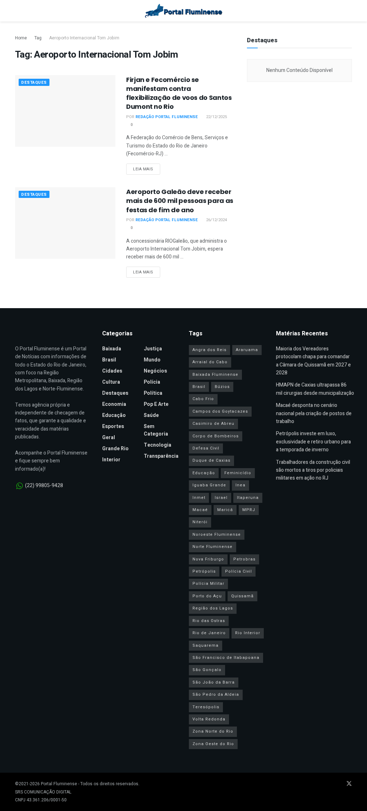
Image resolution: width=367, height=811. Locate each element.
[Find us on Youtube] (330, 784)
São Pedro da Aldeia (215, 694)
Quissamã (242, 596)
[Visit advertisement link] (299, 155)
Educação (114, 415)
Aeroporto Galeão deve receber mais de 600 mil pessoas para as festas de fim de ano (179, 200)
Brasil (109, 360)
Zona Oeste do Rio (213, 744)
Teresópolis (205, 707)
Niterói (200, 522)
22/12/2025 (216, 117)
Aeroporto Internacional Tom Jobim (84, 38)
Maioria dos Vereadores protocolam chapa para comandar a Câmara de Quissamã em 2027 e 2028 (313, 361)
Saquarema (205, 645)
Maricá (225, 510)
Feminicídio (237, 473)
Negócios (155, 371)
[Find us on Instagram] (339, 784)
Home (21, 38)
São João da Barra (213, 682)
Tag (38, 38)
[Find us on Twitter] (349, 784)
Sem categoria (156, 430)
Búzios (222, 387)
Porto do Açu (207, 596)
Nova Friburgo (208, 559)
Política (153, 393)
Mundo (152, 360)
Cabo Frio (203, 399)
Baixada (111, 349)
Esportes (113, 426)
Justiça (153, 349)
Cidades (112, 371)
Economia (114, 404)
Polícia (152, 382)
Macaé (200, 510)
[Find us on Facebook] (320, 784)
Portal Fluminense (59, 784)
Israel (221, 498)
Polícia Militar (208, 584)
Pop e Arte (156, 404)
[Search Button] (349, 10)
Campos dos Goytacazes (220, 411)
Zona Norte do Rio (212, 731)
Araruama (247, 350)
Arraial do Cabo (210, 362)
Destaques (34, 82)
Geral (108, 437)
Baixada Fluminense (215, 374)
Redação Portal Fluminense (166, 117)
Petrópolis (204, 571)
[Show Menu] (18, 10)
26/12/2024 (216, 220)
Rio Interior (247, 633)
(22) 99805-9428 (44, 485)
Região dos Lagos (212, 608)
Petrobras (244, 559)
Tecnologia (157, 445)
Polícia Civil (238, 571)
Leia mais (146, 169)
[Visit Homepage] (183, 11)
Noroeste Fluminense (216, 534)
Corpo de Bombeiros (215, 436)
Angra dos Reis (209, 350)
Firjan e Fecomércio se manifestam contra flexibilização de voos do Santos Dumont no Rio (179, 93)
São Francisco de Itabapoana (225, 658)
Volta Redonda (208, 719)
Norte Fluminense (212, 547)
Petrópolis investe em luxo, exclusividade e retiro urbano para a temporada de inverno (313, 441)
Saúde (151, 415)
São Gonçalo (206, 670)
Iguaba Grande (209, 485)
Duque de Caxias (211, 460)
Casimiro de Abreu (213, 424)
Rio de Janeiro (209, 633)
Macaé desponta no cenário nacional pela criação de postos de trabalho (314, 413)
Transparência (161, 456)
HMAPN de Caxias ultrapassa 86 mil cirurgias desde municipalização (315, 389)
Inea (240, 485)
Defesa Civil (205, 448)
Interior (111, 459)
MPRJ (248, 510)
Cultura (111, 382)
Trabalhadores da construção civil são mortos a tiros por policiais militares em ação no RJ (313, 470)
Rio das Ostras (208, 621)
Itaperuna (248, 498)
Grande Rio (115, 448)
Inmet (198, 498)
